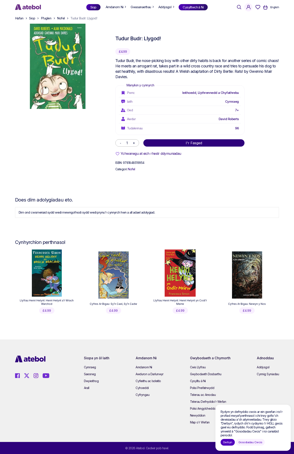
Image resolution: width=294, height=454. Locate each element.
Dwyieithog (91, 381)
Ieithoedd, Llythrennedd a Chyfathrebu (210, 93)
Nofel (61, 18)
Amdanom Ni (144, 367)
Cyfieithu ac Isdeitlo (148, 381)
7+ (237, 110)
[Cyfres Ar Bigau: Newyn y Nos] (247, 275)
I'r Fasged (194, 143)
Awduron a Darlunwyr (150, 374)
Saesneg (90, 374)
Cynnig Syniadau (268, 374)
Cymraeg (232, 101)
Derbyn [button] (227, 442)
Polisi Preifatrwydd (202, 388)
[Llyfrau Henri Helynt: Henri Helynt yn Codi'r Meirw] (180, 273)
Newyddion (197, 415)
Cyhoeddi (142, 388)
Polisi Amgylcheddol (203, 408)
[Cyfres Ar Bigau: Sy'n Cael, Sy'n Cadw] (113, 275)
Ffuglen (46, 18)
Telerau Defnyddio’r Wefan (208, 401)
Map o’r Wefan (200, 422)
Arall (86, 388)
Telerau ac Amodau (203, 395)
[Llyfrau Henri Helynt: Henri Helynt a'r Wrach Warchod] (47, 273)
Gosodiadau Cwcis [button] (250, 442)
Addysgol (263, 367)
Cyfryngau (142, 395)
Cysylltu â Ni (198, 381)
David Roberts (229, 119)
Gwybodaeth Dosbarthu (205, 374)
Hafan (19, 18)
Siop (32, 18)
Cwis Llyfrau (198, 367)
